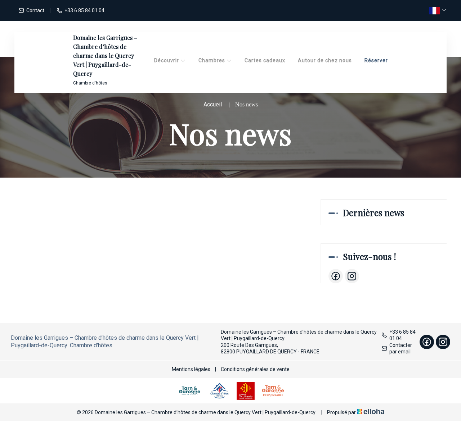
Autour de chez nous (325, 60)
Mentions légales (191, 369)
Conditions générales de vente (255, 369)
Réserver (376, 60)
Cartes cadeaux (265, 60)
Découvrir (167, 60)
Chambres (212, 60)
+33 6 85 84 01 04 (402, 335)
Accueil (212, 104)
